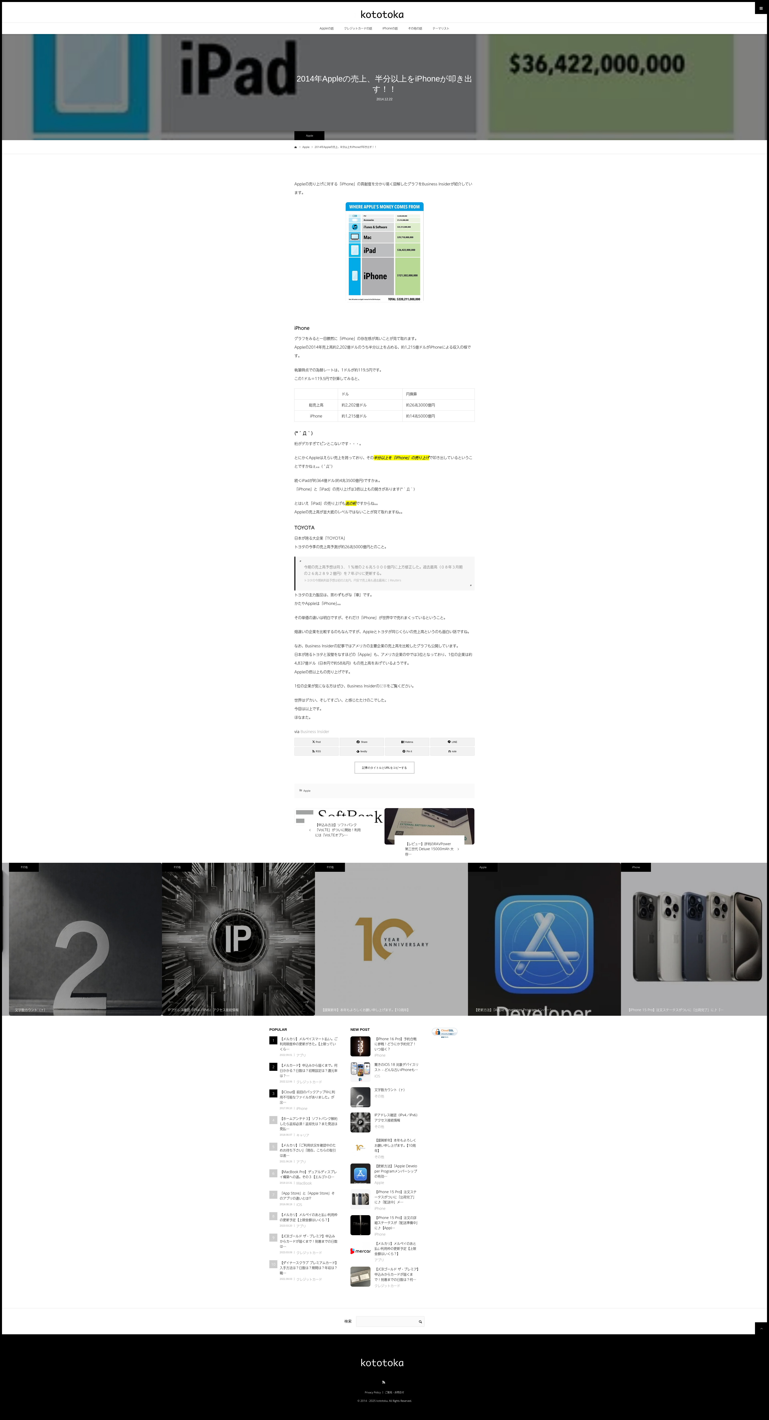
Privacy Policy (373, 1392)
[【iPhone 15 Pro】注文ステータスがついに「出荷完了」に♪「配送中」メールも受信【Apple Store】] (360, 1199)
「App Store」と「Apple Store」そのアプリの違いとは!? (307, 1196)
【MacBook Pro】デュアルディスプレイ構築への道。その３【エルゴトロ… (308, 1174)
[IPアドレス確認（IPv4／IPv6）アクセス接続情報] (360, 1122)
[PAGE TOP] (761, 1328)
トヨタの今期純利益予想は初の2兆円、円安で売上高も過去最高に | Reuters (352, 580)
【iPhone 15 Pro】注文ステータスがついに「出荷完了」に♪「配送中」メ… (395, 1196)
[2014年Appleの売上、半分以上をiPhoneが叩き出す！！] (429, 826)
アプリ (301, 1055)
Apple (309, 135)
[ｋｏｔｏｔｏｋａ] (384, 13)
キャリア (302, 1135)
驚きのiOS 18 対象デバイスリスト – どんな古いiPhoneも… (396, 1067)
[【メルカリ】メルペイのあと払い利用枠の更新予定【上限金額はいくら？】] (360, 1251)
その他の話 (415, 28)
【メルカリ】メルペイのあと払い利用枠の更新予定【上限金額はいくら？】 (308, 1217)
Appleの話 (327, 28)
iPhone (629, 867)
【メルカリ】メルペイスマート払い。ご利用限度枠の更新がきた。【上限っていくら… (308, 1043)
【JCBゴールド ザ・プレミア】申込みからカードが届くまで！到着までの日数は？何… (396, 1274)
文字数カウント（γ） (390, 1089)
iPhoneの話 (390, 28)
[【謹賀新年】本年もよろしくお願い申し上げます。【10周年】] (360, 1148)
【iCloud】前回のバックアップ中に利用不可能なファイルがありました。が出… (307, 1096)
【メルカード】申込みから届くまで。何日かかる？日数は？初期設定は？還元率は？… (308, 1070)
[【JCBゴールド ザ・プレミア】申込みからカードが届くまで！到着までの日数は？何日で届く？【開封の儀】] (360, 1277)
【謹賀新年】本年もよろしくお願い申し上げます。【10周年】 (395, 1145)
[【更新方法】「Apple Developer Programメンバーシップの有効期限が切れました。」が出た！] (360, 1174)
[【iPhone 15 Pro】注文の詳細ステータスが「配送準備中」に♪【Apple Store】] (360, 1225)
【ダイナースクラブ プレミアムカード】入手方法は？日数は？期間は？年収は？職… (308, 1267)
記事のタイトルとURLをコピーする (384, 767)
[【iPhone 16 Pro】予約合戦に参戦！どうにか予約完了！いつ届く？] (360, 1046)
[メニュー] (761, 8)
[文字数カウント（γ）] (360, 1097)
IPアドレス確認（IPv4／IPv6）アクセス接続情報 (396, 1117)
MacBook (304, 1183)
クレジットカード (309, 1081)
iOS (299, 1204)
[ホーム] (295, 146)
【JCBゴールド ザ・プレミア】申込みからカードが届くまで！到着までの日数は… (308, 1241)
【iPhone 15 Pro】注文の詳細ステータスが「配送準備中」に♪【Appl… (396, 1222)
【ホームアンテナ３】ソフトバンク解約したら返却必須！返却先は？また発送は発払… (308, 1123)
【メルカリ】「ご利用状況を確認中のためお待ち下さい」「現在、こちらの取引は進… (308, 1150)
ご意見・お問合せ (394, 1392)
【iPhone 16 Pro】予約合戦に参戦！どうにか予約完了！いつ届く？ (395, 1043)
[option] (78, 939)
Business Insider (315, 731)
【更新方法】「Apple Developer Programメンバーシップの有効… (395, 1171)
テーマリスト (441, 28)
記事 (383, 686)
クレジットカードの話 (358, 28)
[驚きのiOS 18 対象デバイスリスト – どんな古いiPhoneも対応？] (360, 1072)
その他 (17, 867)
